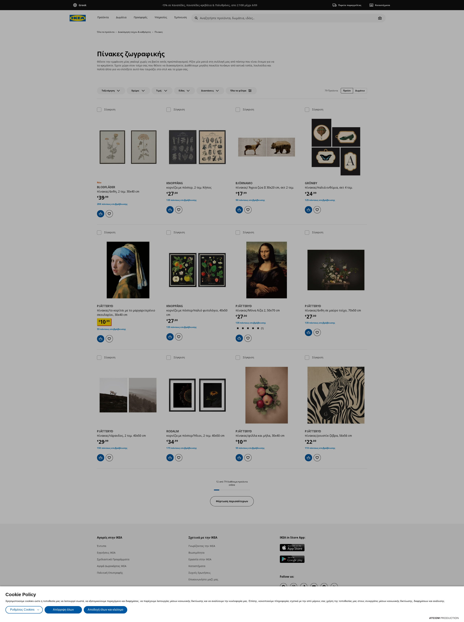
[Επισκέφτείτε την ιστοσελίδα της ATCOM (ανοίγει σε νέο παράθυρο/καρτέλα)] (444, 618)
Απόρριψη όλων (63, 609)
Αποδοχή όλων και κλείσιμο (105, 609)
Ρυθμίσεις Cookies (22, 609)
